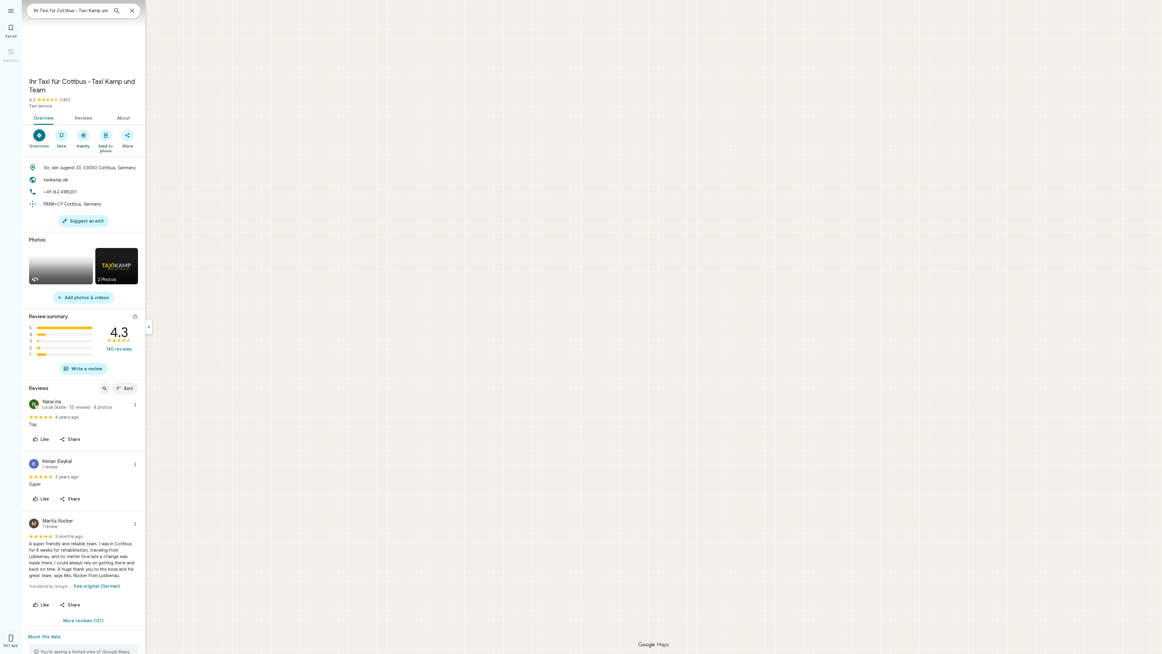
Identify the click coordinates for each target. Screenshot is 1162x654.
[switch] (74, 586)
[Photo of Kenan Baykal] (34, 464)
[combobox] (71, 10)
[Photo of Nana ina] (34, 405)
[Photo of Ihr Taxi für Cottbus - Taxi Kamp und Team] (83, 36)
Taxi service (40, 106)
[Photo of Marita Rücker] (34, 524)
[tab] (42, 117)
